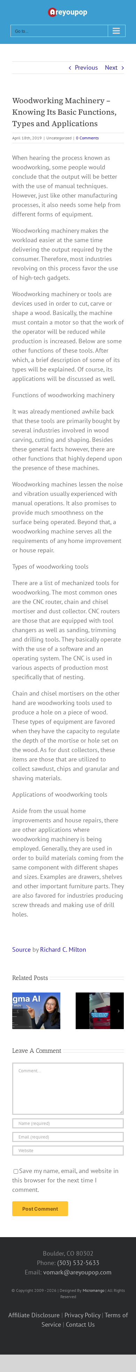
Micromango (93, 1290)
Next (111, 67)
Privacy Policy (82, 1315)
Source (21, 949)
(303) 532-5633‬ (78, 1263)
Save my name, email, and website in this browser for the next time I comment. (65, 1180)
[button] (17, 1011)
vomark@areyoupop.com (77, 1272)
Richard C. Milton (63, 949)
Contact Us (80, 1324)
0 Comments (87, 137)
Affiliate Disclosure (34, 1315)
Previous (86, 67)
